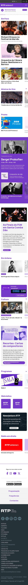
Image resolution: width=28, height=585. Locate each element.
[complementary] (14, 292)
